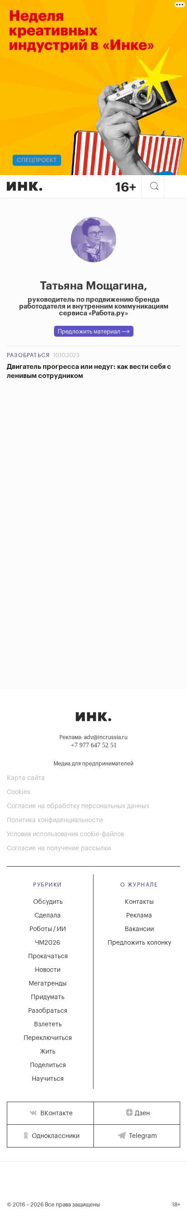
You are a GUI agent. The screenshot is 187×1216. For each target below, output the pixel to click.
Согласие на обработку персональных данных (78, 806)
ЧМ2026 (47, 943)
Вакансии (139, 929)
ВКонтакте (56, 1113)
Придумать (47, 997)
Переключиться (48, 1038)
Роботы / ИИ (48, 929)
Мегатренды (48, 984)
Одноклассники (54, 1136)
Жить (47, 1052)
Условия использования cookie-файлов (65, 834)
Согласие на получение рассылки (59, 848)
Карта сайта (26, 778)
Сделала (47, 915)
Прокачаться (48, 956)
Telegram (142, 1136)
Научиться (48, 1079)
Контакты (139, 902)
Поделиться (48, 1065)
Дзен (142, 1113)
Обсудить (48, 902)
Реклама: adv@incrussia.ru (93, 737)
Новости (47, 970)
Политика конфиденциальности (55, 820)
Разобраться (28, 355)
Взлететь (48, 1024)
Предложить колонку (139, 943)
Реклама (139, 915)
